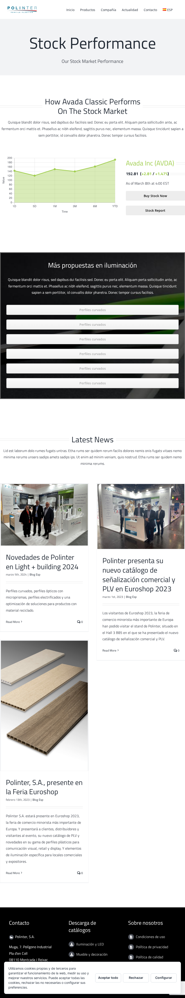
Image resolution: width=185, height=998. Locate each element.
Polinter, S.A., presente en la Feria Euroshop (44, 787)
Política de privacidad (152, 947)
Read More (13, 621)
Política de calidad (149, 957)
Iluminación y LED (90, 944)
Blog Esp (35, 574)
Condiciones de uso (150, 936)
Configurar (163, 978)
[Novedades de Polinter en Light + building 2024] (44, 515)
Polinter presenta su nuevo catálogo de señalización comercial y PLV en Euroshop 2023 (138, 574)
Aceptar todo (108, 978)
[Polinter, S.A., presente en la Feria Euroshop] (44, 706)
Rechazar (136, 978)
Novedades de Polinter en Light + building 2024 (42, 562)
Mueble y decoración (92, 954)
